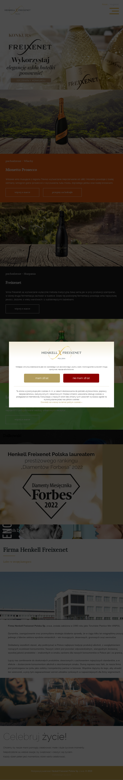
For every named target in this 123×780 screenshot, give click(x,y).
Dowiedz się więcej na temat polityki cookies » (61, 402)
